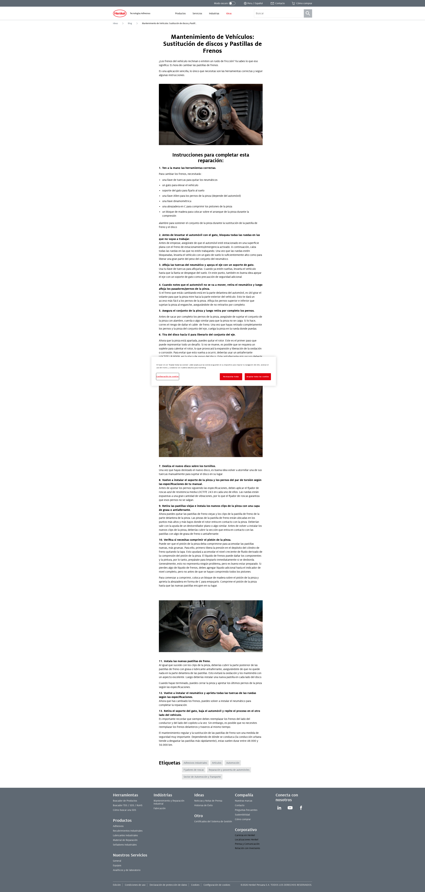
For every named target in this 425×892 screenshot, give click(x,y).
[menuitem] (180, 13)
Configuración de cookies (217, 885)
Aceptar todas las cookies (258, 377)
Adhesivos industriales (195, 763)
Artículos (216, 763)
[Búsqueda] (308, 13)
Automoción (232, 763)
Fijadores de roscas (194, 769)
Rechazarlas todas (231, 377)
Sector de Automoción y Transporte (202, 776)
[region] (213, 371)
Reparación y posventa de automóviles (229, 769)
